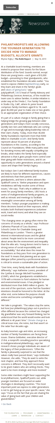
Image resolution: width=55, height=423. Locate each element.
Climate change (35, 320)
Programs (28, 413)
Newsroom (33, 13)
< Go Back (6, 404)
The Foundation (11, 413)
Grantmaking (43, 413)
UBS (17, 92)
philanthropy (34, 83)
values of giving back (15, 89)
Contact (40, 415)
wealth (23, 138)
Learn (21, 13)
